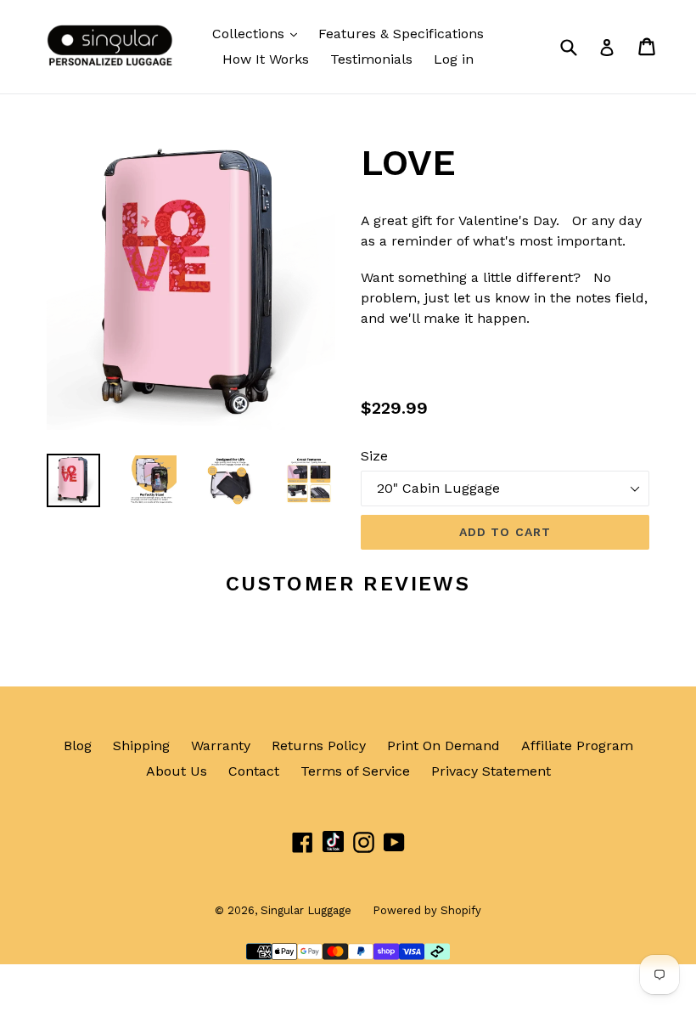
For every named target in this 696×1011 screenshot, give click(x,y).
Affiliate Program (577, 745)
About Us (176, 771)
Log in (454, 59)
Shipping (141, 745)
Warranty (220, 745)
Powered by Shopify (427, 910)
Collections (250, 33)
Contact (253, 771)
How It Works (265, 59)
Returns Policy (319, 745)
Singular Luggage (306, 910)
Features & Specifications (401, 33)
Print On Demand (443, 745)
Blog (78, 745)
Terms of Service (355, 771)
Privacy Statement (491, 771)
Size (374, 456)
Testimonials (371, 59)
